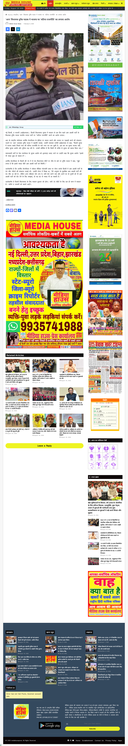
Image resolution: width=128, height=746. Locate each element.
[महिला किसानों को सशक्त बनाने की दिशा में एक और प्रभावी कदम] (91, 649)
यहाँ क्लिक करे (78, 127)
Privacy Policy (111, 740)
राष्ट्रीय (50, 3)
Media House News (15, 23)
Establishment (87, 740)
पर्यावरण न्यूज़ (86, 3)
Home (9, 14)
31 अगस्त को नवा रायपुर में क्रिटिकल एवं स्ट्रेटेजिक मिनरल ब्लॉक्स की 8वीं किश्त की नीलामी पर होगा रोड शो (71, 405)
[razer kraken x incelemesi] (64, 745)
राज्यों (66, 3)
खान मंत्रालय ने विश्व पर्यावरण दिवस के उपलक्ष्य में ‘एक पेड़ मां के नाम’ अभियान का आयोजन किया (70, 680)
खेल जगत (95, 3)
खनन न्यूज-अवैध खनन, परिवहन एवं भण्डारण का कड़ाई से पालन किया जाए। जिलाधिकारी (69, 670)
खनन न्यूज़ (74, 3)
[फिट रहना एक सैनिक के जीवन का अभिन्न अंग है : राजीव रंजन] (11, 659)
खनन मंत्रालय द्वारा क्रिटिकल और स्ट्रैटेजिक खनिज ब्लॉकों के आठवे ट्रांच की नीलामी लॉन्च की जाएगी (69, 659)
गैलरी (102, 3)
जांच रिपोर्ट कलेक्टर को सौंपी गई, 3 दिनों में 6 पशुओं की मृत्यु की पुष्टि (17, 430)
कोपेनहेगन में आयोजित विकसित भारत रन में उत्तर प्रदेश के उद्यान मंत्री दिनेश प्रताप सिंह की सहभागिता (110, 666)
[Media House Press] (18, 3)
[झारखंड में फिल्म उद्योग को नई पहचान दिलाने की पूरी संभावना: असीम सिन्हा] (11, 640)
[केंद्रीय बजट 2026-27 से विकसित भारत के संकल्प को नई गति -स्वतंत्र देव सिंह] (91, 640)
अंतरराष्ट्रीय (58, 3)
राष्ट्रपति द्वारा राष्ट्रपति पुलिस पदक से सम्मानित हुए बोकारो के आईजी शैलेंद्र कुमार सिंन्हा (30, 648)
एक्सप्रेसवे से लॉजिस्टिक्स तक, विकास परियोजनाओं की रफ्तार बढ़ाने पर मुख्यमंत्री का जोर (71, 376)
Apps (120, 740)
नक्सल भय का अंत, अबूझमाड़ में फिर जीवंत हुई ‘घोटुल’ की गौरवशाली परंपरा (60, 8)
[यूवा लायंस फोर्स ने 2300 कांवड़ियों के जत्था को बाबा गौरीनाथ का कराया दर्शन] (11, 668)
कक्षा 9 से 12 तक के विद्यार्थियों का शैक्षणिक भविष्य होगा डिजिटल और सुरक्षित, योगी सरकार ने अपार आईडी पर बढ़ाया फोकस (43, 377)
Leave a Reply (44, 445)
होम (44, 3)
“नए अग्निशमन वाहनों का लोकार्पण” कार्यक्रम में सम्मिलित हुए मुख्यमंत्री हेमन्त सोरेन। (29, 677)
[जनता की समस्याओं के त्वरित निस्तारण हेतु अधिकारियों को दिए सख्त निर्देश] (91, 658)
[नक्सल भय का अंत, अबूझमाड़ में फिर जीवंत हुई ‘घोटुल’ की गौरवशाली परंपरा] (44, 394)
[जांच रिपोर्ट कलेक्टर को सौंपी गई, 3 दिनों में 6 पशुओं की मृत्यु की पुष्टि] (18, 420)
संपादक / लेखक (113, 3)
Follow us (10, 687)
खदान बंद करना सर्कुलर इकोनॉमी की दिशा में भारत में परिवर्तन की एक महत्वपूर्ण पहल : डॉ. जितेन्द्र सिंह (70, 648)
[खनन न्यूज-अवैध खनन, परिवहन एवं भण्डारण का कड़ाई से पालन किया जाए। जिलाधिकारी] (51, 670)
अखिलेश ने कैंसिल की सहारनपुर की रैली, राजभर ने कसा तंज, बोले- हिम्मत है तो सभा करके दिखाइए (44, 431)
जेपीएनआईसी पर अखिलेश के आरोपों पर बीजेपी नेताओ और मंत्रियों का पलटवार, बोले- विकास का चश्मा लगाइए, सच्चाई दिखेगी (71, 432)
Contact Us (99, 740)
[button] (91, 593)
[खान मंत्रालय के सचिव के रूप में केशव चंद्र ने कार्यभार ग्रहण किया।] (51, 640)
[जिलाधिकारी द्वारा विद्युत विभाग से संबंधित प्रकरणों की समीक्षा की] (91, 677)
